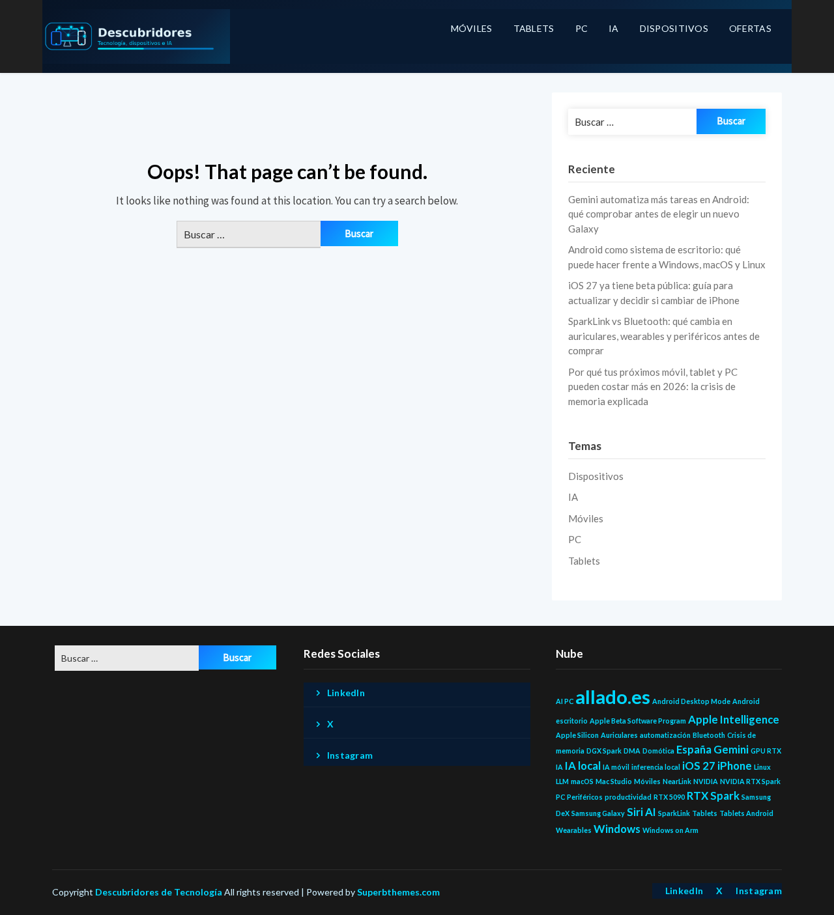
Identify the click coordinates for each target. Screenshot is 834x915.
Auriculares (619, 735)
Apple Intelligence (733, 719)
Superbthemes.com (398, 891)
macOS (582, 781)
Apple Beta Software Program (638, 720)
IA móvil (616, 767)
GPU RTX (766, 750)
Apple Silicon (577, 735)
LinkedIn (346, 692)
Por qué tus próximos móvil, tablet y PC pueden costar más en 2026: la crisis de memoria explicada (653, 386)
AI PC (564, 701)
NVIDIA (705, 781)
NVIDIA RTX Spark (750, 781)
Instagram (350, 755)
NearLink (677, 781)
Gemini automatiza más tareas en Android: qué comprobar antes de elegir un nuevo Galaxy (658, 213)
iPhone (734, 765)
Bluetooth (709, 735)
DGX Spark (604, 750)
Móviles (472, 28)
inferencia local (655, 767)
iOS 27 (698, 765)
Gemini (731, 749)
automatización (665, 735)
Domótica (658, 750)
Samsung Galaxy (598, 813)
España (694, 749)
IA (614, 28)
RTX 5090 (669, 797)
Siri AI (641, 812)
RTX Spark (713, 795)
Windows (617, 829)
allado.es (612, 696)
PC (581, 28)
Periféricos (585, 797)
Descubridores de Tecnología (158, 891)
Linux (762, 767)
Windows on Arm (670, 830)
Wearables (574, 830)
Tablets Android (746, 813)
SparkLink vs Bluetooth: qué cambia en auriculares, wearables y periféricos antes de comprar (664, 335)
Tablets (533, 28)
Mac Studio (614, 781)
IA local (583, 765)
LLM (562, 781)
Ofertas (750, 28)
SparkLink (674, 813)
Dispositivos (674, 28)
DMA (632, 750)
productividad (628, 797)
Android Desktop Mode (691, 701)
